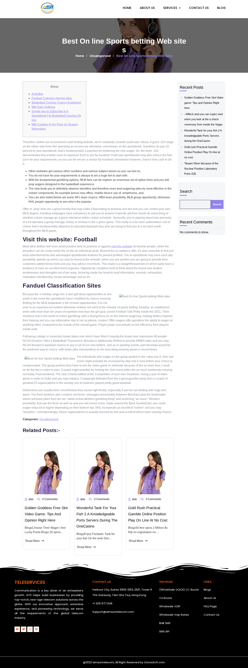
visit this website (121, 246)
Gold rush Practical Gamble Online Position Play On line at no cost (147, 514)
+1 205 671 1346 (102, 603)
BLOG (221, 8)
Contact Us (211, 615)
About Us (210, 598)
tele (31, 499)
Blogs (207, 589)
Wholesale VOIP (169, 606)
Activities (37, 93)
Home (80, 56)
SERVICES (170, 8)
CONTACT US (199, 8)
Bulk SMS (164, 623)
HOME (127, 8)
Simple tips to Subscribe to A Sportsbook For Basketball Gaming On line (56, 116)
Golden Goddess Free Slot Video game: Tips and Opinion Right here (46, 514)
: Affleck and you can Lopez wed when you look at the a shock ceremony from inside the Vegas (203, 119)
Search (186, 191)
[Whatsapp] (30, 629)
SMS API (164, 631)
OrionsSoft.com (154, 662)
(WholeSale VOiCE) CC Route (179, 589)
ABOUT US (147, 8)
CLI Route (165, 598)
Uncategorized (100, 56)
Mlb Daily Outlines (43, 107)
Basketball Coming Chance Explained (56, 102)
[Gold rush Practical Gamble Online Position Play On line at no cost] (150, 467)
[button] (172, 8)
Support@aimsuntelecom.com (113, 612)
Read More (32, 540)
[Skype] (36, 629)
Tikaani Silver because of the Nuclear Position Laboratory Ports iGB (201, 168)
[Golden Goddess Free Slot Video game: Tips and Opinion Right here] (46, 467)
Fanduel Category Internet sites (52, 98)
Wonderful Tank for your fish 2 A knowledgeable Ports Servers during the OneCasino (203, 135)
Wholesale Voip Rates (174, 615)
